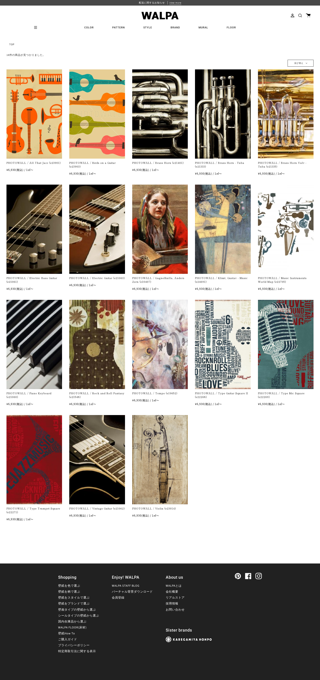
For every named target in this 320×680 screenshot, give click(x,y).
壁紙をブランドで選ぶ (74, 604)
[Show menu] (37, 27)
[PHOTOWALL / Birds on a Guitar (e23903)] (97, 114)
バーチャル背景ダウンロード (132, 592)
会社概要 (172, 592)
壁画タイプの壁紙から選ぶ (77, 610)
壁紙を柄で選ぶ (69, 592)
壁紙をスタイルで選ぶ (74, 598)
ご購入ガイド (67, 639)
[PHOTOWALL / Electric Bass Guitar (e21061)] (34, 229)
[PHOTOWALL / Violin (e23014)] (160, 459)
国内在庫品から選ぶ (72, 622)
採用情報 (172, 604)
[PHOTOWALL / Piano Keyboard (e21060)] (34, 344)
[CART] (308, 15)
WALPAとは (174, 586)
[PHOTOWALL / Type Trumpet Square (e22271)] (34, 459)
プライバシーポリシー (74, 645)
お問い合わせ (175, 610)
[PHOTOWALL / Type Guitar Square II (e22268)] (223, 344)
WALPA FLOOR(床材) (72, 627)
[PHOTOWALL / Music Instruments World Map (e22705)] (286, 229)
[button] (300, 15)
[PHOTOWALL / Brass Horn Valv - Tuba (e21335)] (286, 114)
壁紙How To (66, 633)
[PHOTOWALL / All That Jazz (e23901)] (34, 114)
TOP (11, 44)
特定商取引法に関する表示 (77, 651)
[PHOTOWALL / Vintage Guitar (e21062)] (97, 459)
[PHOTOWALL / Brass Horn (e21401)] (160, 114)
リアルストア (175, 598)
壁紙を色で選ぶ (69, 586)
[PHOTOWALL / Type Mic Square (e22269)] (286, 344)
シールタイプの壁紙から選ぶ (78, 616)
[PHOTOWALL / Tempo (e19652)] (160, 344)
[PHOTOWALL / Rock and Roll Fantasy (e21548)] (97, 344)
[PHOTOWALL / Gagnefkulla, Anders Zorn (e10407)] (160, 229)
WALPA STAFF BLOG (125, 586)
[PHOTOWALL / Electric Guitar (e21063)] (97, 229)
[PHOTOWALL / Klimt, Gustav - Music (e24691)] (223, 229)
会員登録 (118, 598)
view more (175, 2)
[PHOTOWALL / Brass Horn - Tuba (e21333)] (223, 114)
